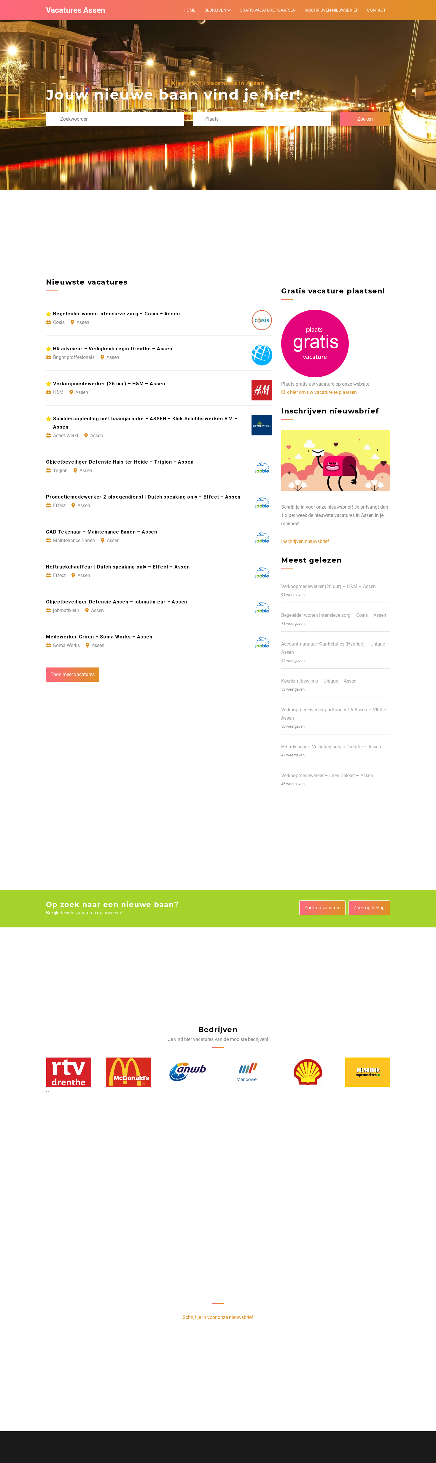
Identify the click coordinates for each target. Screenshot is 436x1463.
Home (189, 10)
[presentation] (46, 1091)
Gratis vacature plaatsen (268, 10)
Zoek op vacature (322, 908)
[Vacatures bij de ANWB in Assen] (128, 1072)
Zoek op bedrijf (369, 908)
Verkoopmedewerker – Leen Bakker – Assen (327, 775)
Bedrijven (215, 10)
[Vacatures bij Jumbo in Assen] (307, 1072)
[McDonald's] (68, 1072)
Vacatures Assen (75, 10)
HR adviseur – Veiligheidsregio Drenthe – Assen (331, 747)
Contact (376, 10)
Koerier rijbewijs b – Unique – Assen (319, 681)
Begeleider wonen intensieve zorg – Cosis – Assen (333, 615)
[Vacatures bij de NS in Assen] (367, 1072)
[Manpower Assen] (188, 1072)
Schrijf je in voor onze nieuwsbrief (218, 1317)
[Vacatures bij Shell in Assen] (247, 1072)
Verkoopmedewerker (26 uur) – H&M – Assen (328, 586)
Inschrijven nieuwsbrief (331, 10)
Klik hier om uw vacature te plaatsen (319, 392)
